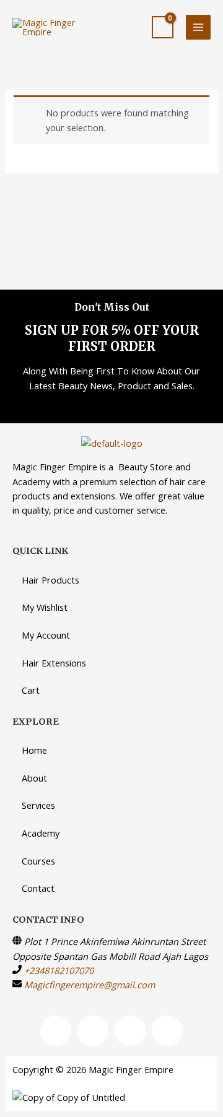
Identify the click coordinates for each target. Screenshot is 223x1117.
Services (38, 805)
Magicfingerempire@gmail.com (89, 984)
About (34, 778)
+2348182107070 (59, 970)
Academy (40, 833)
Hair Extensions (54, 663)
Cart (31, 690)
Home (34, 750)
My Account (46, 635)
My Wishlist (45, 607)
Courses (38, 861)
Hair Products (50, 580)
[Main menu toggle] (198, 27)
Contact (38, 888)
